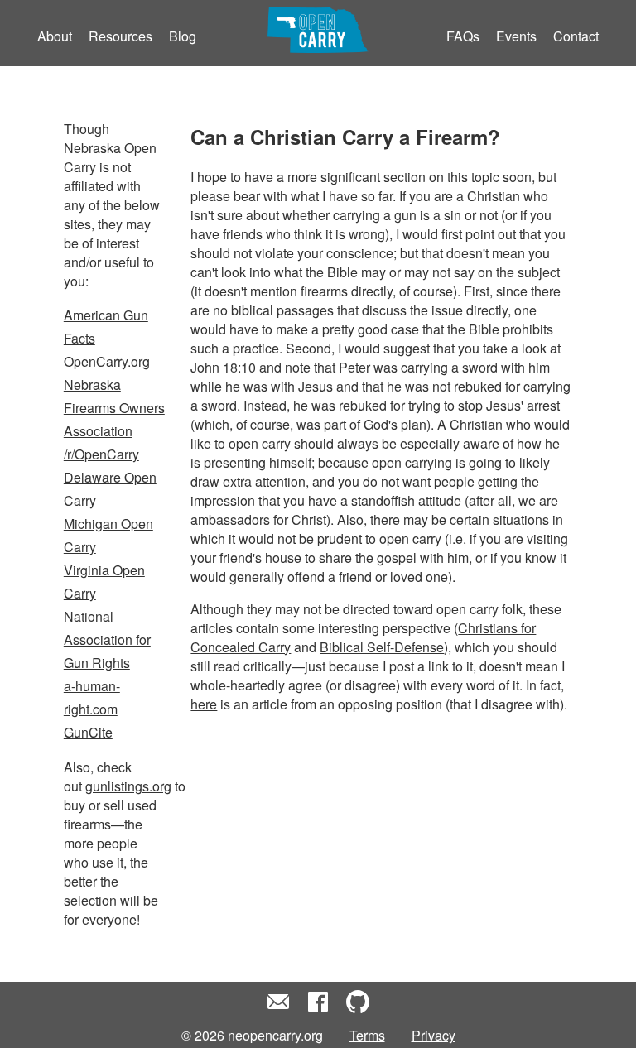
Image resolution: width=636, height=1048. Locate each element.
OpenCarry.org (107, 361)
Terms (367, 1035)
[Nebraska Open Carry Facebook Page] (318, 1009)
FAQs (462, 36)
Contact (576, 36)
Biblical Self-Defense (382, 646)
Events (516, 36)
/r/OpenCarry (101, 454)
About (54, 36)
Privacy (433, 1035)
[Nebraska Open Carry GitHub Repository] (357, 1009)
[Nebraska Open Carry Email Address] (278, 1009)
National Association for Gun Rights (107, 639)
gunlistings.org (128, 786)
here (203, 704)
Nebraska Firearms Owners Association (114, 407)
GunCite (88, 732)
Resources (120, 36)
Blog (182, 36)
